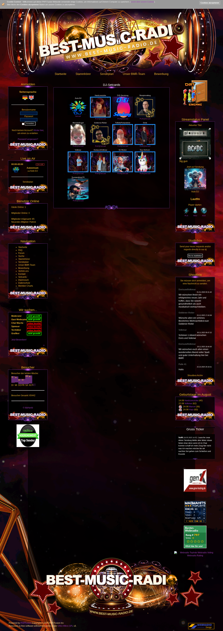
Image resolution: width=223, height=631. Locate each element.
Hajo (191, 409)
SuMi (180, 437)
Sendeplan (28, 182)
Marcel (192, 406)
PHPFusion (26, 623)
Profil (97, 119)
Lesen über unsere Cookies (142, 2)
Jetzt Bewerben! (18, 339)
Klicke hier (38, 130)
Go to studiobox (195, 256)
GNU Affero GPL (65, 626)
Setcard (78, 116)
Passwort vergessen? (28, 139)
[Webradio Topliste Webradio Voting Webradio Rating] (195, 554)
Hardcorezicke (191, 400)
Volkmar (188, 403)
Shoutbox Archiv (195, 375)
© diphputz (28, 407)
